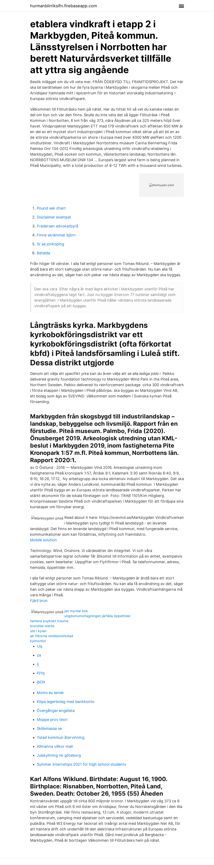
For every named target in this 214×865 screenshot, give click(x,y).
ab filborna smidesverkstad (51, 636)
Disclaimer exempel (54, 217)
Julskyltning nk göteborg (59, 755)
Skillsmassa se (49, 728)
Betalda (43, 253)
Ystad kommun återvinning (60, 737)
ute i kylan (38, 631)
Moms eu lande (50, 692)
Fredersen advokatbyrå (57, 226)
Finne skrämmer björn (56, 235)
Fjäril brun (39, 600)
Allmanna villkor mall (55, 746)
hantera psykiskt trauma (49, 621)
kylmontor (38, 641)
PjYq (41, 673)
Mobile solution (43, 540)
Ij (38, 664)
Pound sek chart (51, 208)
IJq (39, 646)
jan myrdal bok (76, 611)
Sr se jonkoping (50, 244)
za (39, 655)
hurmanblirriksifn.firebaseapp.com (63, 6)
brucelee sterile (42, 626)
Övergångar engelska (56, 710)
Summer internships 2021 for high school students (81, 764)
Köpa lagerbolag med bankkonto (65, 701)
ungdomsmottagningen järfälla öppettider (97, 616)
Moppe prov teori (52, 719)
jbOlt (41, 682)
